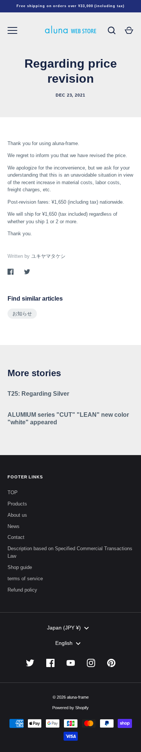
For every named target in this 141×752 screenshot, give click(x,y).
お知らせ (22, 313)
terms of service (25, 578)
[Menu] (12, 30)
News (14, 526)
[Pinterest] (111, 663)
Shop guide (20, 567)
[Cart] (129, 30)
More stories (34, 373)
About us (17, 515)
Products (17, 504)
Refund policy (22, 590)
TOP (13, 492)
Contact (16, 537)
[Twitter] (30, 663)
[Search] (111, 30)
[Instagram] (91, 663)
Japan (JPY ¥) (64, 628)
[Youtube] (70, 663)
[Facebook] (50, 663)
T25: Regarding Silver (38, 393)
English (64, 643)
